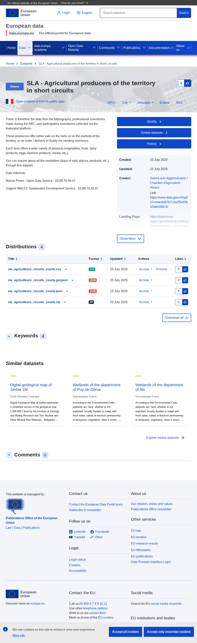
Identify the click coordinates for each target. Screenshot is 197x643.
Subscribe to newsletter (85, 510)
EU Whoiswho (141, 550)
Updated (116, 258)
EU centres (105, 617)
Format (94, 258)
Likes (179, 258)
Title (11, 258)
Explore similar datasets (165, 437)
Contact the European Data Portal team (96, 504)
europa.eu (37, 603)
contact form (97, 613)
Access (144, 269)
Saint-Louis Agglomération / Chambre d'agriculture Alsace (169, 183)
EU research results (144, 543)
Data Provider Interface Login (151, 562)
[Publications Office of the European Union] (35, 505)
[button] (75, 2)
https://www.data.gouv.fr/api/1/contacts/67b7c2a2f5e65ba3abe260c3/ (169, 202)
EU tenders (138, 537)
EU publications (142, 556)
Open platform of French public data (40, 101)
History (152, 143)
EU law (136, 530)
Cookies (74, 565)
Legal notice (77, 559)
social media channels (166, 603)
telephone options (95, 608)
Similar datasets (152, 132)
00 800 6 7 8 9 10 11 (93, 603)
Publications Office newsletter (151, 509)
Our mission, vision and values (152, 503)
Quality (152, 121)
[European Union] (35, 594)
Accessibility (77, 570)
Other (99, 537)
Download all (174, 317)
